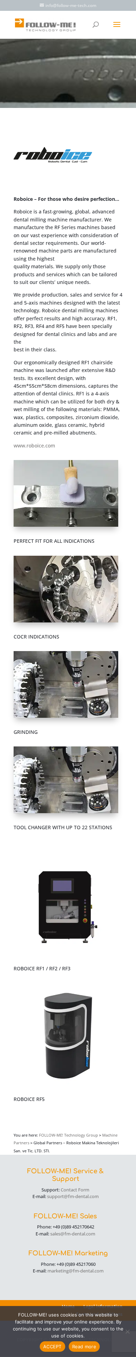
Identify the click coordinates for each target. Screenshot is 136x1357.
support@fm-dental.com (73, 1196)
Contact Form (75, 1190)
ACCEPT (52, 1346)
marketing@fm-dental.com (75, 1271)
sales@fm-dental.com (72, 1234)
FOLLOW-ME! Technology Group (68, 1135)
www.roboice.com (34, 445)
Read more (84, 1346)
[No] (127, 1331)
